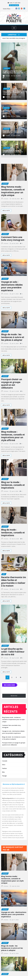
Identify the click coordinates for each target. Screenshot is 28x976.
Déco (3, 745)
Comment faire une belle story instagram (12, 219)
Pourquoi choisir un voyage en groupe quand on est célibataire (13, 132)
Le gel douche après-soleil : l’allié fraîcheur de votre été (12, 632)
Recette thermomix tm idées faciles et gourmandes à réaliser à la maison (13, 562)
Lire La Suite (6, 191)
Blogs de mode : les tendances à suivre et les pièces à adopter (13, 112)
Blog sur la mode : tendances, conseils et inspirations (13, 466)
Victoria (8, 58)
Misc (3, 753)
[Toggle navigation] (14, 27)
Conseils (4, 742)
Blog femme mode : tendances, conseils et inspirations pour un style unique (12, 73)
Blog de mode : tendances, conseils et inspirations (13, 513)
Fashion (4, 749)
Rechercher (9, 666)
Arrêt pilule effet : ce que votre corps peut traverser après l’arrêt (13, 54)
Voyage (4, 757)
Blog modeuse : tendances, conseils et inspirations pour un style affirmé (13, 417)
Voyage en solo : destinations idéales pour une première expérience (12, 92)
